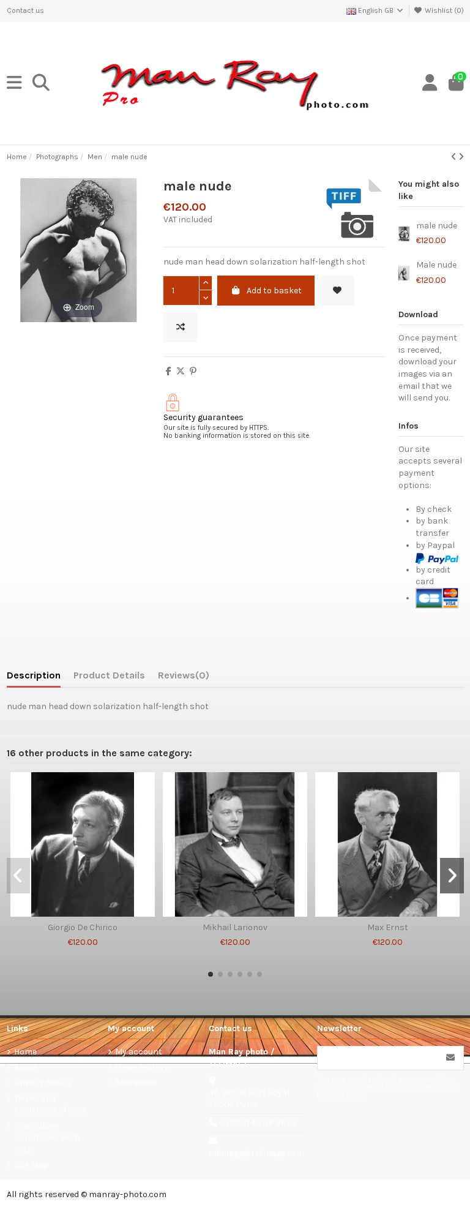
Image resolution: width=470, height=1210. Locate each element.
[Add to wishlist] (337, 291)
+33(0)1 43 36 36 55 (258, 1123)
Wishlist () (443, 10)
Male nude (436, 265)
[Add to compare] (180, 327)
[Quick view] (100, 912)
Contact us (25, 10)
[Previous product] (454, 157)
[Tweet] (180, 371)
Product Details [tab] (109, 675)
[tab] (183, 677)
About (26, 1067)
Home (25, 1052)
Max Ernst (387, 928)
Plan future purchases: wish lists (47, 1137)
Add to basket (274, 290)
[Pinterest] (193, 371)
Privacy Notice (42, 1082)
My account (138, 1052)
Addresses (136, 1082)
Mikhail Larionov (235, 928)
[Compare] (82, 912)
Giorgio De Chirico (83, 928)
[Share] (168, 371)
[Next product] (461, 157)
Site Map (31, 1165)
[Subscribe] (450, 1058)
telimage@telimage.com (256, 1153)
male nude (436, 226)
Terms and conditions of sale (49, 1104)
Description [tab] (34, 675)
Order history (141, 1067)
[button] (210, 974)
